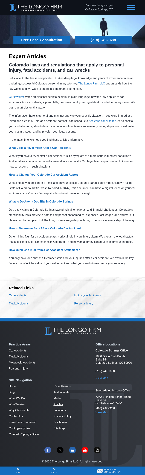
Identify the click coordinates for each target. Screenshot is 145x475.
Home (12, 386)
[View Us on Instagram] (97, 450)
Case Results (62, 386)
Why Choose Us (19, 410)
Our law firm (16, 96)
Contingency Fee (19, 428)
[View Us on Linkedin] (72, 450)
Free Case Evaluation (22, 422)
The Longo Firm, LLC (91, 83)
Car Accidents (17, 295)
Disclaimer (60, 422)
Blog (12, 392)
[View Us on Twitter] (60, 450)
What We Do (17, 398)
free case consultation (102, 120)
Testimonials (61, 392)
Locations (60, 410)
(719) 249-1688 (103, 40)
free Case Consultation (112, 470)
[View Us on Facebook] (47, 450)
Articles (58, 404)
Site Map (59, 428)
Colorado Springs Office (24, 434)
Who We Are (17, 404)
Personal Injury (83, 303)
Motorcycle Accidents (87, 295)
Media (57, 398)
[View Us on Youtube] (85, 450)
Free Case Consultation (41, 40)
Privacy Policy (62, 416)
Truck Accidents (19, 303)
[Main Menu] (131, 7)
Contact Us (16, 416)
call (54, 472)
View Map (101, 378)
